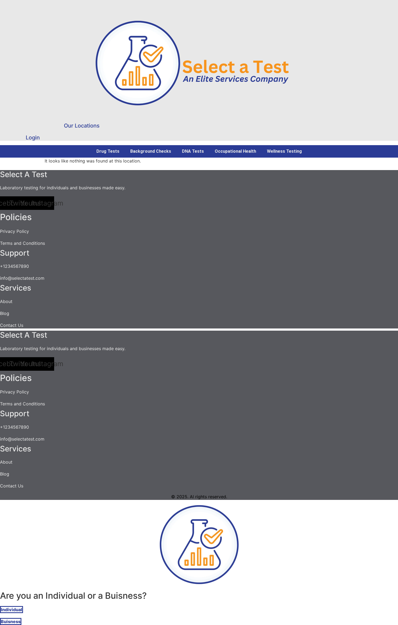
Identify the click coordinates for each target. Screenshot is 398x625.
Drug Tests (107, 151)
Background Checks (150, 151)
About (6, 301)
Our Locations (82, 125)
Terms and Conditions (22, 243)
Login (33, 137)
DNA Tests (193, 151)
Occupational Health (235, 151)
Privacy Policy (14, 231)
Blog (4, 313)
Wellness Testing (284, 151)
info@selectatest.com (22, 278)
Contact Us (11, 325)
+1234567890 (14, 266)
